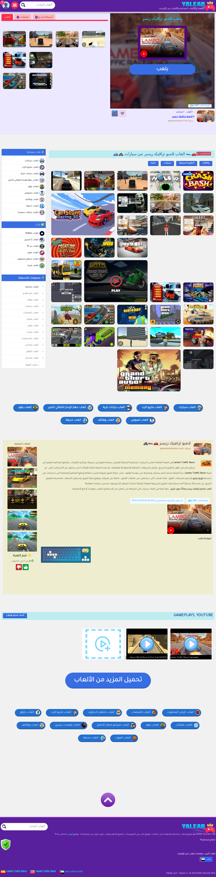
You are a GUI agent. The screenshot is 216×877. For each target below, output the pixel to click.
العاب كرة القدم (30, 293)
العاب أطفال (32, 352)
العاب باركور (27, 712)
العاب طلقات (184, 725)
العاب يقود (33, 187)
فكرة (153, 163)
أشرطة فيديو (44, 17)
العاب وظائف (31, 200)
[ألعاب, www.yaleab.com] (195, 6)
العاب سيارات (31, 161)
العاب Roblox (31, 233)
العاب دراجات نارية (29, 174)
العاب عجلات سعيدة (28, 212)
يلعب (162, 69)
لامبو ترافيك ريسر (74, 871)
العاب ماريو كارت (30, 167)
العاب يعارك (32, 319)
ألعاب (7, 17)
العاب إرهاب (32, 300)
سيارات (167, 163)
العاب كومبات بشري (67, 725)
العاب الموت (123, 737)
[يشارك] (115, 113)
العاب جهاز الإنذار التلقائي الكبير (23, 180)
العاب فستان (31, 358)
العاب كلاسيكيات (29, 339)
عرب (208, 859)
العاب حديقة (32, 206)
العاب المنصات (30, 313)
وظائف (205, 163)
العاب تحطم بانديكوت (27, 259)
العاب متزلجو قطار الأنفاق (113, 725)
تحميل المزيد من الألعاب (108, 680)
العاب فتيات (32, 332)
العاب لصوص (31, 193)
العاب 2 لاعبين (31, 240)
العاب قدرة (33, 266)
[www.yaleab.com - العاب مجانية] (195, 828)
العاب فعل (32, 253)
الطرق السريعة (186, 163)
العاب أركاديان (31, 345)
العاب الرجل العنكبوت (180, 712)
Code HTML (208, 463)
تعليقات (23, 17)
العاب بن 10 (32, 246)
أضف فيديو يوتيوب (15, 615)
